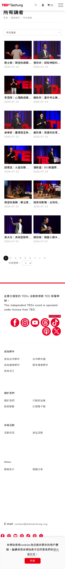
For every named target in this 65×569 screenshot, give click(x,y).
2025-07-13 (11, 66)
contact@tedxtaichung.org (31, 524)
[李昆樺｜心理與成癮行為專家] (18, 84)
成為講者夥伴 (12, 365)
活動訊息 (9, 432)
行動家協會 (39, 400)
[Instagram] (25, 322)
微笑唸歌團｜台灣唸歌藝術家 (46, 203)
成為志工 (9, 371)
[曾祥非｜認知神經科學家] (47, 49)
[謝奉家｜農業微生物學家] (18, 119)
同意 (32, 560)
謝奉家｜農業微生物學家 (17, 133)
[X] (56, 331)
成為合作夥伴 (12, 359)
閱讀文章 (38, 469)
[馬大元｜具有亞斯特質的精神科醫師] (18, 224)
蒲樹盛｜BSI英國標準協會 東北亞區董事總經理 (46, 168)
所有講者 (27, 18)
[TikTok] (28, 536)
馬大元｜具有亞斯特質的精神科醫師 (17, 237)
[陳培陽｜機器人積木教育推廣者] (47, 224)
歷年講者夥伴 (40, 365)
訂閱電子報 (55, 316)
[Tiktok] (55, 322)
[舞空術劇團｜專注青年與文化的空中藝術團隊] (18, 189)
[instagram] (9, 536)
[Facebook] (15, 322)
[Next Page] (39, 258)
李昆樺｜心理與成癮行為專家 (17, 98)
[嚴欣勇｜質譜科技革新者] (47, 119)
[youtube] (15, 536)
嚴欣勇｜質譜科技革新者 (46, 133)
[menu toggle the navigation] (59, 5)
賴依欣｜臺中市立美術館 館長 (46, 98)
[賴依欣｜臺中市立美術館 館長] (47, 84)
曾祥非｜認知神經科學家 (46, 63)
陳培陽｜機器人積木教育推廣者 (46, 237)
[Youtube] (35, 322)
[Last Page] (44, 258)
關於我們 (9, 400)
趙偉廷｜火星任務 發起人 (16, 168)
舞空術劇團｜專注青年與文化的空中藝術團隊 (17, 203)
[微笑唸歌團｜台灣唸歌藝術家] (47, 189)
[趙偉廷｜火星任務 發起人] (18, 154)
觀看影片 (9, 469)
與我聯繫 (9, 406)
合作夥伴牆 (39, 359)
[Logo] (12, 5)
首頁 (5, 18)
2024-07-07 (11, 241)
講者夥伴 (15, 18)
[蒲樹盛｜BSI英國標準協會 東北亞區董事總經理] (47, 154)
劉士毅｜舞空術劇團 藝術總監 (16, 63)
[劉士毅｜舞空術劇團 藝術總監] (18, 49)
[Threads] (45, 322)
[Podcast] (46, 331)
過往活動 (38, 432)
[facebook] (3, 536)
